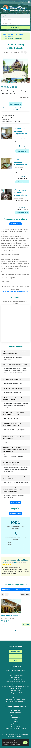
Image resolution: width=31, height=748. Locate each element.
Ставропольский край (16, 675)
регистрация (15, 656)
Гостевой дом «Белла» (10, 615)
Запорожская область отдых (15, 682)
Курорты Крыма (15, 677)
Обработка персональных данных (15, 699)
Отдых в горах (15, 673)
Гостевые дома (15, 710)
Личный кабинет (15, 2)
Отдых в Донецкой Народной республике (15, 686)
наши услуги (15, 651)
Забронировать (15, 104)
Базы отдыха (15, 717)
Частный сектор (8, 36)
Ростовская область (15, 690)
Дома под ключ (15, 715)
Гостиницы (15, 721)
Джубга (21, 34)
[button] (28, 68)
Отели (15, 719)
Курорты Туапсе (12, 34)
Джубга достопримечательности (15, 728)
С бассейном (6, 589)
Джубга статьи (15, 726)
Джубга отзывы (15, 724)
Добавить (25, 2)
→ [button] (6, 594)
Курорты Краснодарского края (15, 670)
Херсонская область (15, 684)
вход (15, 660)
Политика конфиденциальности (11, 744)
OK (25, 742)
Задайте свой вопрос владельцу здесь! (15, 291)
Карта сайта (15, 697)
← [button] (2, 594)
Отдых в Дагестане (15, 679)
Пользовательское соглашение (15, 701)
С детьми (18, 589)
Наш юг (5, 34)
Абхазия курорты (15, 688)
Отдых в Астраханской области (15, 693)
